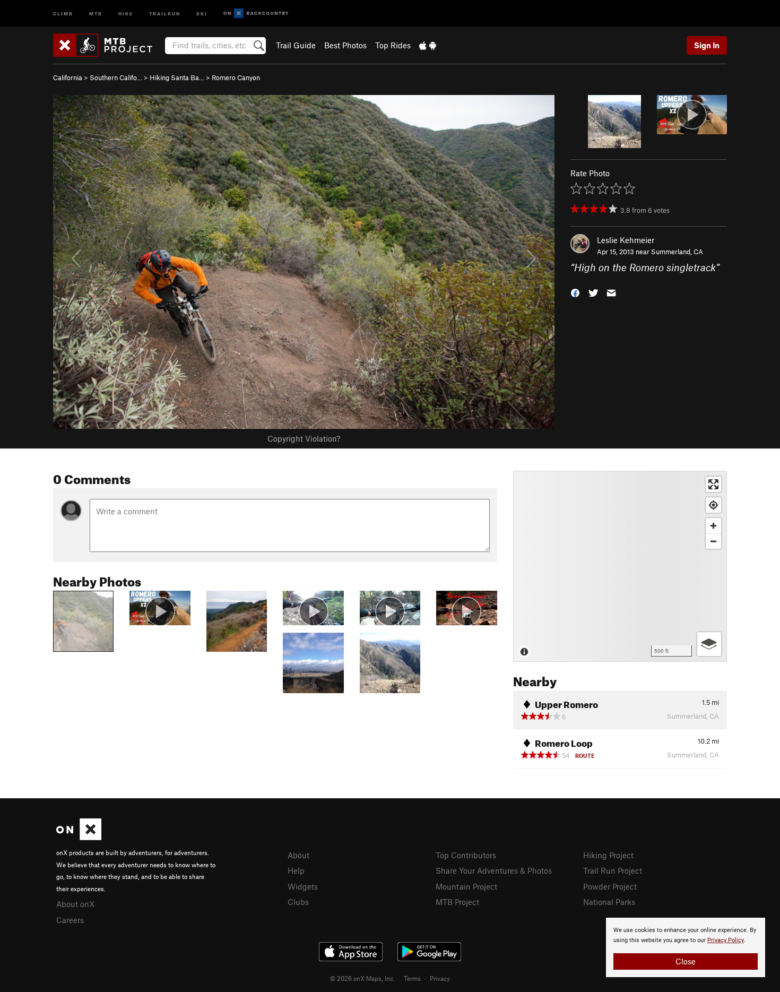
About (298, 855)
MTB (95, 13)
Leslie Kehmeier (625, 240)
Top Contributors (466, 855)
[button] (575, 292)
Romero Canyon (236, 77)
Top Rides (393, 45)
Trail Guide (296, 45)
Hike (125, 13)
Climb (63, 13)
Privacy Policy (725, 940)
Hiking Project (608, 855)
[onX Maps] (78, 837)
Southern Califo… (116, 77)
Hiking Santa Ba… (177, 77)
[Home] (108, 45)
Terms (412, 978)
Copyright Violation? (303, 438)
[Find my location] (713, 505)
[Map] (620, 566)
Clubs (298, 902)
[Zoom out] (713, 541)
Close (685, 961)
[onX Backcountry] (256, 13)
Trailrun (164, 13)
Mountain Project (466, 886)
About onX (75, 904)
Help (296, 870)
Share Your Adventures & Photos (494, 870)
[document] (685, 947)
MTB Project (457, 902)
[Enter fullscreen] (713, 484)
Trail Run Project (612, 870)
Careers (70, 920)
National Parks (609, 902)
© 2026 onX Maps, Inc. (362, 978)
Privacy (440, 978)
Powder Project (610, 886)
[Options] (709, 644)
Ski (201, 13)
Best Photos (345, 45)
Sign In (707, 45)
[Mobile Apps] (427, 45)
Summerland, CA (677, 251)
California (67, 77)
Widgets (303, 886)
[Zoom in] (713, 525)
